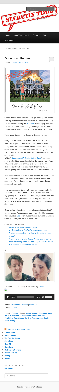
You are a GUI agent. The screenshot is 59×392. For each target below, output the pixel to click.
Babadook (31, 123)
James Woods (25, 315)
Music (45, 35)
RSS (15, 307)
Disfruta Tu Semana (13, 349)
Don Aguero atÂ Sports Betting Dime (26, 158)
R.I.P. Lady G (10, 335)
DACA (7, 315)
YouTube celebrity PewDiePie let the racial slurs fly (29, 230)
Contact (36, 35)
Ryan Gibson (19, 318)
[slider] (49, 296)
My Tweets (9, 368)
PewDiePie (9, 318)
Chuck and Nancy (46, 313)
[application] (30, 297)
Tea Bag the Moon (12, 338)
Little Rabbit (10, 332)
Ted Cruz (28, 318)
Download (33, 304)
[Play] (8, 297)
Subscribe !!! (9, 40)
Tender (41, 286)
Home (7, 35)
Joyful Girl (9, 341)
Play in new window (20, 304)
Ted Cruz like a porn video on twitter (23, 227)
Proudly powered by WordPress (29, 387)
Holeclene (9, 347)
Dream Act (14, 315)
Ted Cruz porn (37, 318)
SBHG (7, 358)
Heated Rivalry (11, 352)
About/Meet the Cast (21, 35)
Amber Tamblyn (32, 313)
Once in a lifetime (38, 315)
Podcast (15, 313)
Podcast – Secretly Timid (18, 329)
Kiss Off (8, 344)
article (19, 215)
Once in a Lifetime (17, 58)
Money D (8, 355)
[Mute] (43, 297)
